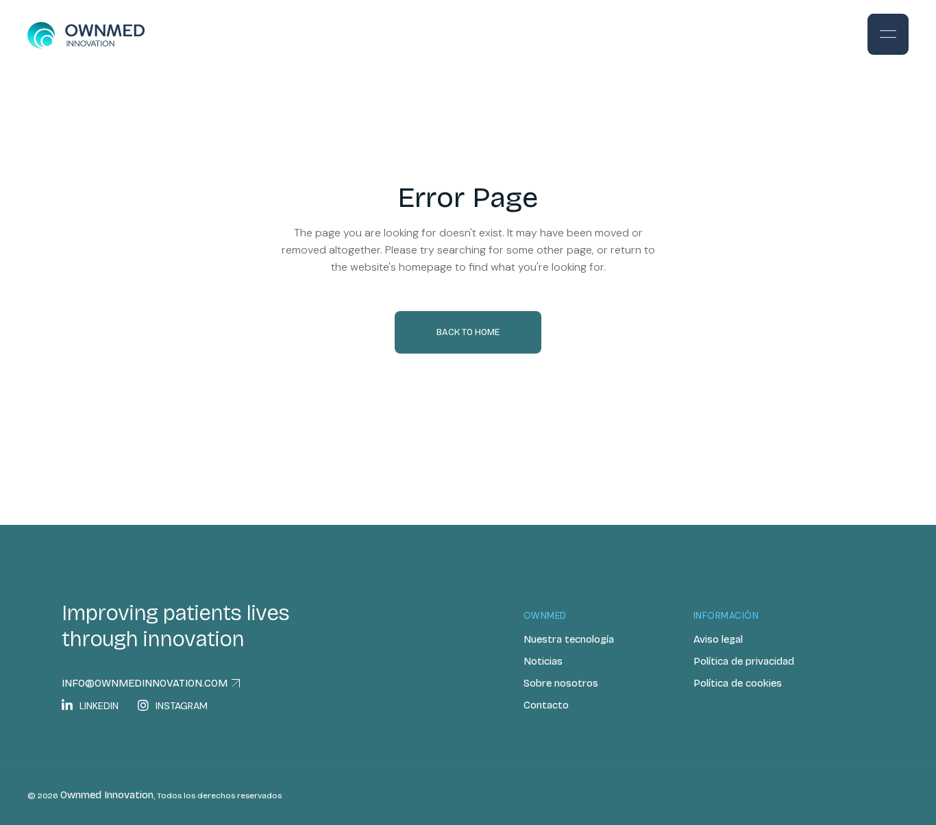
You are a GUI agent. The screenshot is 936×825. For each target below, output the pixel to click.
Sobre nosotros (561, 683)
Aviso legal (718, 639)
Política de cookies (737, 683)
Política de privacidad (743, 661)
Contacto (546, 705)
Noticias (543, 661)
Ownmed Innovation (106, 795)
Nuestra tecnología (569, 639)
